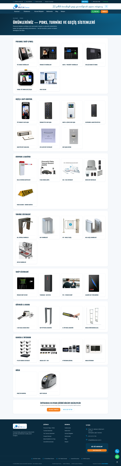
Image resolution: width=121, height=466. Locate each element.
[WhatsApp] (117, 456)
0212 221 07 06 (96, 1)
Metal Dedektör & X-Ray (49, 439)
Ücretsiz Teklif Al (53, 409)
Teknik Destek (38, 1)
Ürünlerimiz (27, 11)
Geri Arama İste (97, 450)
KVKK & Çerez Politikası (77, 463)
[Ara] (106, 6)
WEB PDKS (84, 1)
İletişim (63, 11)
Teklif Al (104, 11)
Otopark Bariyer (47, 436)
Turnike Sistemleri (47, 430)
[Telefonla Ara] (117, 451)
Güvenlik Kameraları (48, 441)
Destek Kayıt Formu (56, 463)
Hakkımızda (68, 428)
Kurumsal (16, 11)
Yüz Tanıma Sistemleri (48, 433)
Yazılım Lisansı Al (19, 1)
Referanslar (49, 11)
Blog (56, 11)
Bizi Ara (96, 11)
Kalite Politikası (66, 463)
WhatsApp (105, 1)
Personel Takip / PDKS (49, 428)
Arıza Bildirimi (29, 1)
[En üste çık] (117, 462)
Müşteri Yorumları (49, 1)
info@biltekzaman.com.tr (94, 440)
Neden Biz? (67, 430)
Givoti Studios (105, 463)
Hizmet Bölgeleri (39, 11)
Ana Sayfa (15, 18)
